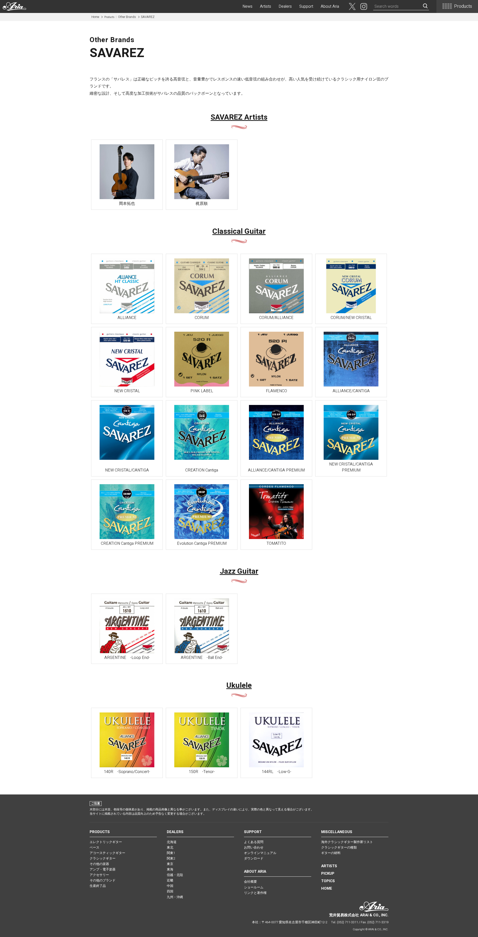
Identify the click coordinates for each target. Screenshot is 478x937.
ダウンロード (253, 858)
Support (306, 6)
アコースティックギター (107, 853)
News (247, 6)
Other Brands (120, 17)
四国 (170, 891)
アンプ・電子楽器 (103, 869)
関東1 (171, 853)
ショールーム (253, 887)
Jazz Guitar (239, 571)
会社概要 (250, 881)
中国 (170, 885)
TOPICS (328, 881)
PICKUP (327, 873)
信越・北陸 (175, 874)
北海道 (172, 842)
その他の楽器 (99, 863)
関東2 (171, 858)
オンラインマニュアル (260, 853)
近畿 (170, 880)
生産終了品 (98, 885)
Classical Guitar (239, 231)
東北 (170, 847)
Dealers (285, 6)
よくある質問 (253, 842)
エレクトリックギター (106, 842)
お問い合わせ (253, 847)
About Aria (330, 6)
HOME (326, 888)
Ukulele (239, 685)
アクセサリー (99, 874)
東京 (170, 863)
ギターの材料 (331, 853)
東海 (170, 869)
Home (95, 17)
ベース (94, 847)
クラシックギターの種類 (339, 847)
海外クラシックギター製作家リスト (347, 842)
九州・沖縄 (175, 897)
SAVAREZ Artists (239, 117)
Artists (265, 6)
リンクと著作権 (255, 892)
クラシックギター (103, 858)
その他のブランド (103, 880)
